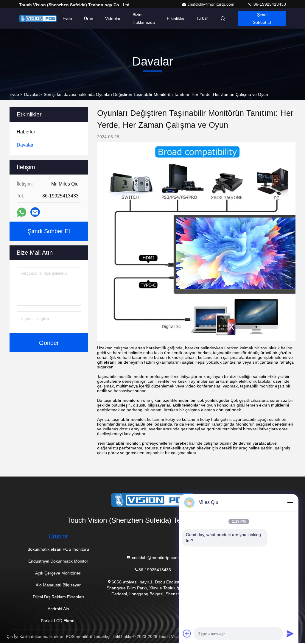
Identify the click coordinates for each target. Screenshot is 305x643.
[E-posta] (35, 212)
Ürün (88, 18)
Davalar (31, 94)
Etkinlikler (176, 18)
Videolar (113, 18)
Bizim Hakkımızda (144, 18)
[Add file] (187, 633)
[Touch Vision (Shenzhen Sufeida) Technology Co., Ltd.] (38, 18)
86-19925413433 (269, 4)
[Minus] (290, 502)
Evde (67, 18)
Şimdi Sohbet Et (262, 18)
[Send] (290, 633)
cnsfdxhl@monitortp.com (212, 4)
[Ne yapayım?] (21, 212)
